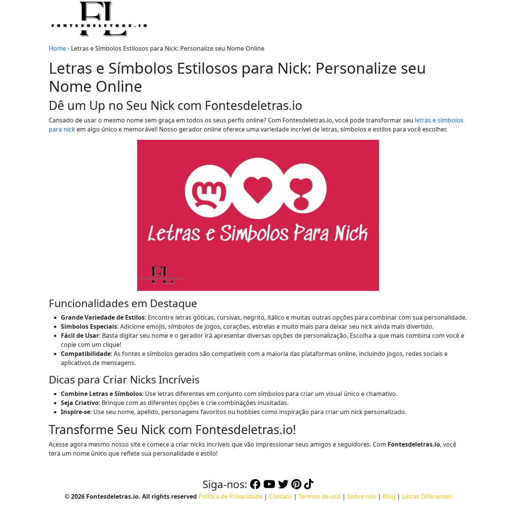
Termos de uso (319, 496)
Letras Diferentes (426, 496)
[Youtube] (269, 484)
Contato (280, 496)
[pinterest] (296, 484)
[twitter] (283, 484)
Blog (389, 496)
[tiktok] (309, 484)
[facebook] (255, 484)
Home (57, 48)
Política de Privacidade (230, 496)
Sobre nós (361, 496)
